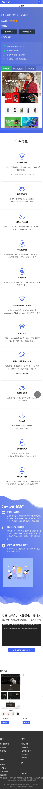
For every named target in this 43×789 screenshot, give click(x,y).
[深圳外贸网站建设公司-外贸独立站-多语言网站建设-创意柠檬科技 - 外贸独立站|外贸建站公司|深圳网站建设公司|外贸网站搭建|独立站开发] (6, 2)
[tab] (6, 68)
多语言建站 (30, 778)
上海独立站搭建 (38, 778)
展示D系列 (24, 15)
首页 (2, 15)
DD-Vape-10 (5, 718)
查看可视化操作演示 (22, 373)
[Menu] (39, 2)
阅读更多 (5, 722)
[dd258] (32, 705)
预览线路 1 (9, 32)
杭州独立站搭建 (21, 780)
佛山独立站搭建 (12, 780)
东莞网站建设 (12, 778)
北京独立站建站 (31, 780)
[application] (21, 635)
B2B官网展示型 (12, 15)
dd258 (25, 718)
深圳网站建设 (4, 778)
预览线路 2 (27, 32)
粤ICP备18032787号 (27, 786)
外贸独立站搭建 (21, 778)
